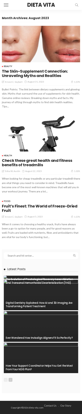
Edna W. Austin (12, 171)
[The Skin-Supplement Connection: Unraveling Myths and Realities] (41, 44)
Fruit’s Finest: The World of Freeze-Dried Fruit (39, 208)
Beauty (8, 66)
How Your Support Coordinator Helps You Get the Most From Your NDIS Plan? (39, 367)
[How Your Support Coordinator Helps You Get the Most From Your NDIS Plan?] (41, 358)
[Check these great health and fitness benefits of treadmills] (41, 133)
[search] (76, 5)
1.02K (77, 171)
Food (7, 201)
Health (8, 155)
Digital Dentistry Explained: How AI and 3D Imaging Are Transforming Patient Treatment (39, 304)
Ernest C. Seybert (14, 81)
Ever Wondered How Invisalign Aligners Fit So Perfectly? (39, 338)
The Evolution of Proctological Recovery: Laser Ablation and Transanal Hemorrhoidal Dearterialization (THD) (39, 280)
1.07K (77, 81)
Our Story (65, 405)
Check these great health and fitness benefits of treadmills (37, 163)
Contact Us (50, 405)
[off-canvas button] (6, 5)
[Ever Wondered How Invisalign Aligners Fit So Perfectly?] (41, 326)
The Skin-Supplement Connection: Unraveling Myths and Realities (35, 73)
